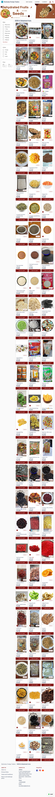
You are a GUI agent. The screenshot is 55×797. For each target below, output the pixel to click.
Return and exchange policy (6, 777)
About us (3, 769)
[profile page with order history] (50, 2)
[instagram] (40, 770)
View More (5, 42)
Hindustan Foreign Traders (11, 2)
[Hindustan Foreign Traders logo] (2, 2)
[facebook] (37, 770)
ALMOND (37, 2)
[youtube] (43, 770)
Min (3, 64)
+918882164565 (22, 782)
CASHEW (44, 2)
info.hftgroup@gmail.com (24, 785)
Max (9, 64)
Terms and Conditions (7, 774)
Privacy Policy (5, 772)
